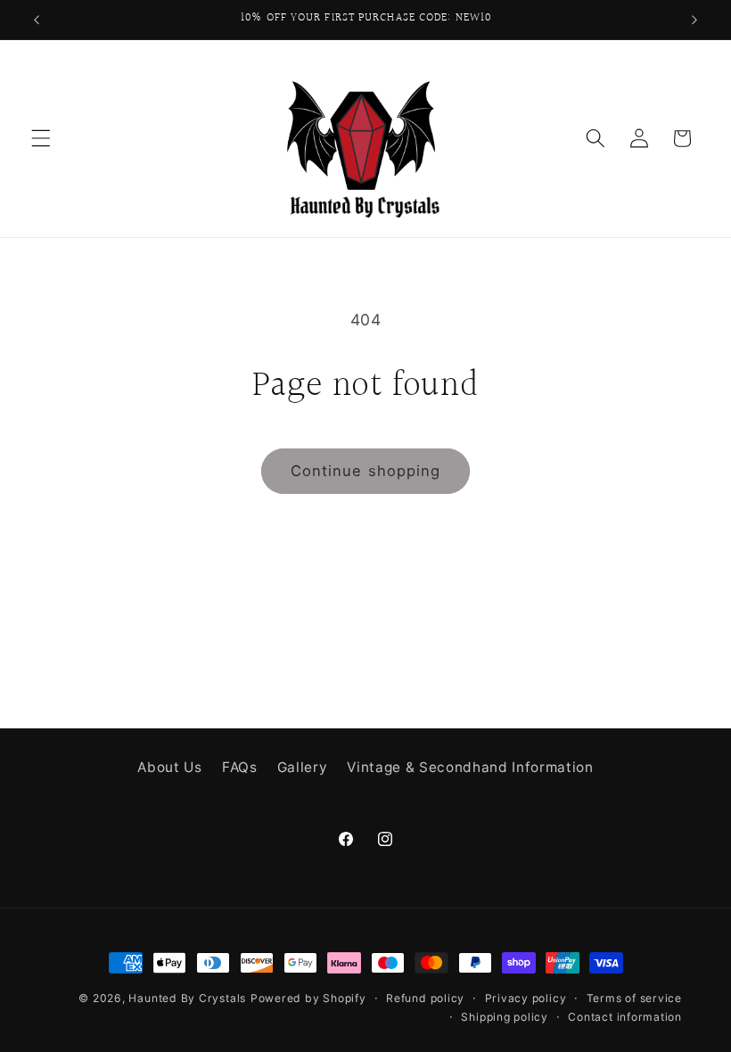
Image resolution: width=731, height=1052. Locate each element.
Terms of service (634, 998)
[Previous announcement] (36, 19)
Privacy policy (526, 998)
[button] (41, 138)
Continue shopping (366, 471)
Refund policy (425, 998)
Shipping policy (504, 1016)
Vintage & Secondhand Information (470, 767)
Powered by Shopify (308, 998)
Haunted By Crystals (187, 998)
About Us (169, 767)
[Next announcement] (694, 19)
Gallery (302, 767)
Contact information (625, 1016)
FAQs (240, 767)
